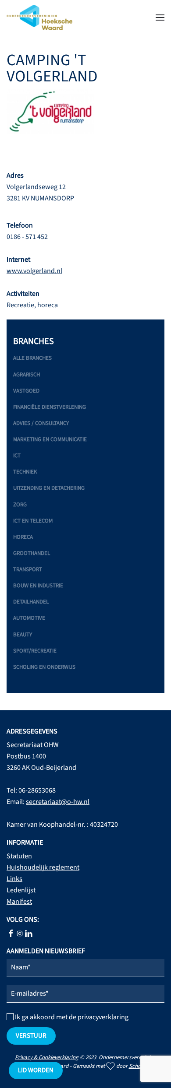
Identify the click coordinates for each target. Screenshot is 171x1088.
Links (14, 879)
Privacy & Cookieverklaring (46, 1057)
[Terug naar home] (39, 17)
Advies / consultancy (41, 423)
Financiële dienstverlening (49, 407)
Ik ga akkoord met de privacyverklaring (71, 1017)
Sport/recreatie (35, 651)
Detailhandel (31, 602)
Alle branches (32, 358)
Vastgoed (26, 391)
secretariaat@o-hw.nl (57, 802)
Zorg (20, 505)
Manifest (19, 901)
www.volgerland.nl (34, 271)
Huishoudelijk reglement (43, 867)
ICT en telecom (33, 521)
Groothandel (31, 553)
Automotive (29, 618)
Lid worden (35, 1070)
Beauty (22, 635)
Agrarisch (26, 375)
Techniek (25, 472)
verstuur (31, 1035)
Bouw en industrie (38, 586)
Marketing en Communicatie (50, 439)
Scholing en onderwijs (44, 667)
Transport (27, 569)
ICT (17, 456)
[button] (160, 17)
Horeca (23, 537)
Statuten (19, 856)
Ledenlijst (21, 890)
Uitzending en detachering (49, 488)
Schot (135, 1066)
